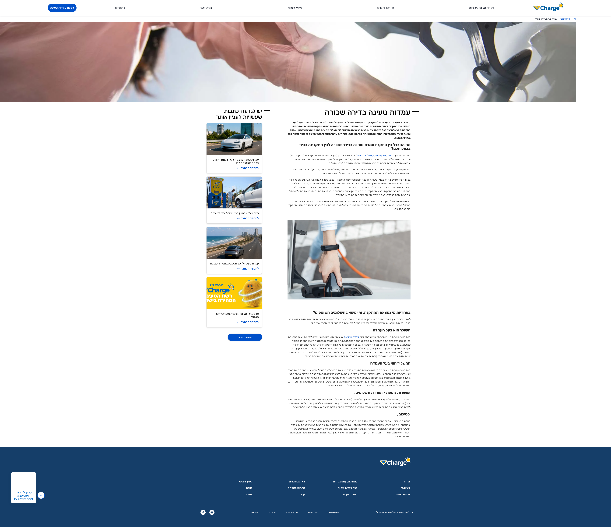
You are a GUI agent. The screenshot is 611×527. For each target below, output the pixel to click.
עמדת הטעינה (351, 337)
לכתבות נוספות (245, 337)
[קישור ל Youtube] (211, 512)
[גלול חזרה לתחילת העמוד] (41, 495)
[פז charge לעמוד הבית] (305, 462)
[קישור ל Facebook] (203, 512)
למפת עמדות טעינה (62, 8)
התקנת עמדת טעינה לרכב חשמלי (373, 155)
